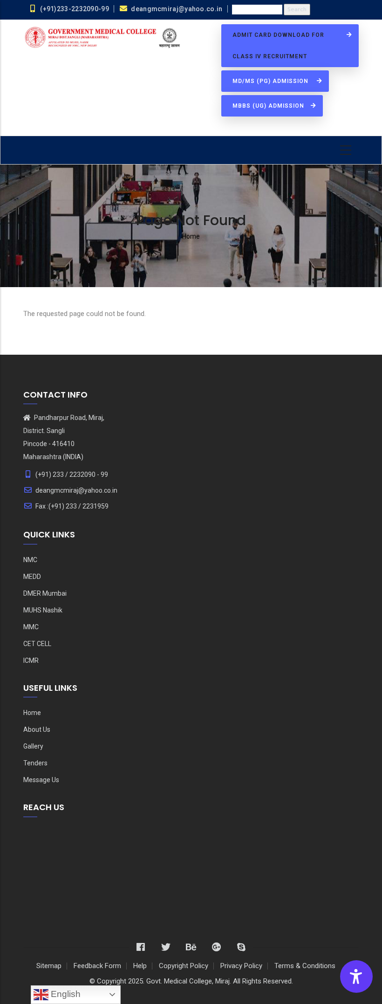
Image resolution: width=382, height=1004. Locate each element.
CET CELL (37, 643)
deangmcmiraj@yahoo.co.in (76, 490)
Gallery (33, 746)
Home (191, 236)
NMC (30, 560)
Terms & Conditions (304, 966)
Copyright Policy (183, 966)
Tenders (35, 763)
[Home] (103, 37)
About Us (36, 729)
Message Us (41, 780)
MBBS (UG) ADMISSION (269, 106)
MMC (31, 627)
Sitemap (48, 966)
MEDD (32, 576)
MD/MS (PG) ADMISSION (272, 81)
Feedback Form (97, 966)
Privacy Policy (241, 966)
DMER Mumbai (45, 593)
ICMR (31, 660)
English (64, 994)
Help (140, 966)
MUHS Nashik (42, 610)
